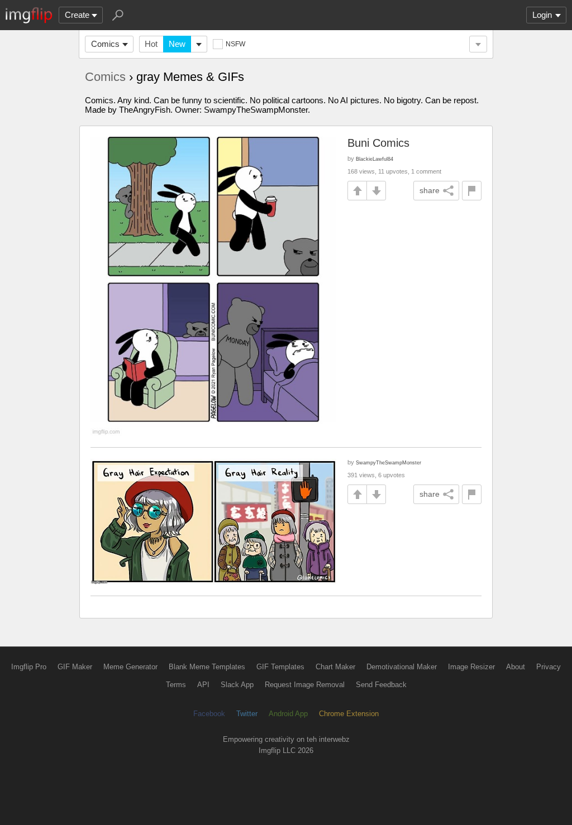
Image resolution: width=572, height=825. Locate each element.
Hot (151, 44)
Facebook (209, 713)
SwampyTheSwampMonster (388, 462)
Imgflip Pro (28, 667)
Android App (288, 713)
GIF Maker (75, 667)
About (515, 667)
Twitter (247, 713)
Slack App (237, 684)
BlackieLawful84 (374, 159)
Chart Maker (335, 667)
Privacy (548, 667)
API (203, 684)
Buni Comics (378, 143)
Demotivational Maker (401, 667)
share (430, 190)
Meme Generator (130, 667)
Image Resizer (471, 667)
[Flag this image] (472, 190)
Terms (176, 684)
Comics (105, 44)
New (177, 44)
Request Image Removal (305, 684)
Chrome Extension (349, 713)
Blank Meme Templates (207, 667)
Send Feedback (381, 684)
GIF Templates (280, 667)
